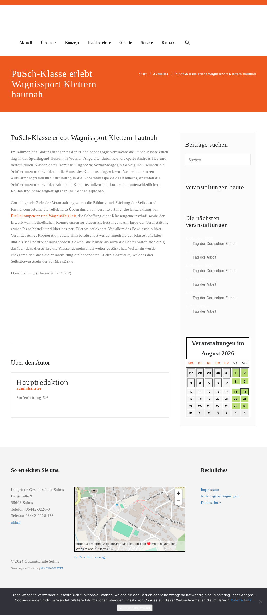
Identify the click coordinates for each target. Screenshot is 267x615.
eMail (15, 522)
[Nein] (260, 601)
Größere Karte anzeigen (91, 557)
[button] (187, 43)
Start (143, 74)
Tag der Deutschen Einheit (214, 243)
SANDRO (51, 568)
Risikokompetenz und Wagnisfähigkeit (43, 216)
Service (147, 43)
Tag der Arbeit (204, 257)
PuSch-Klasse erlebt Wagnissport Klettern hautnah (84, 138)
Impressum (210, 490)
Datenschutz (211, 503)
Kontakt (169, 43)
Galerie (125, 43)
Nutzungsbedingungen (220, 496)
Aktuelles (160, 74)
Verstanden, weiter (134, 608)
